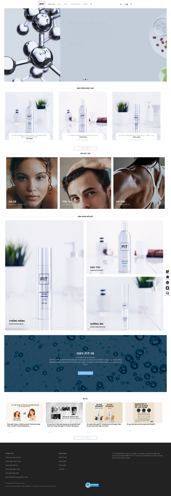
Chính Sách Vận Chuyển (13, 457)
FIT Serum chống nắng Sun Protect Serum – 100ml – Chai (136, 135)
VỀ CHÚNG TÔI (75, 4)
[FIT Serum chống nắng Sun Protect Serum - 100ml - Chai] (136, 116)
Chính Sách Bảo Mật (12, 473)
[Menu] (131, 4)
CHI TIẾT (10, 432)
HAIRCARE (62, 461)
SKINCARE (62, 465)
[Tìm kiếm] (91, 4)
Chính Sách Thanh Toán (13, 461)
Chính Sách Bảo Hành (12, 469)
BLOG (66, 4)
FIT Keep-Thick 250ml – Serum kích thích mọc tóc (83, 135)
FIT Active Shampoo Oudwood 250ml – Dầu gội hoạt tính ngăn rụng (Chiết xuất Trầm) (29, 136)
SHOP (59, 4)
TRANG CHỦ (51, 4)
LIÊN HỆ (85, 4)
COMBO (61, 469)
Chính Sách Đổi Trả (11, 465)
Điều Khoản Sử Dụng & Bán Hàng (16, 477)
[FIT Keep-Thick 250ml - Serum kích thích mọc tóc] (83, 116)
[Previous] (9, 45)
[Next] (161, 45)
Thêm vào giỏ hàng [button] (29, 141)
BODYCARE (63, 457)
